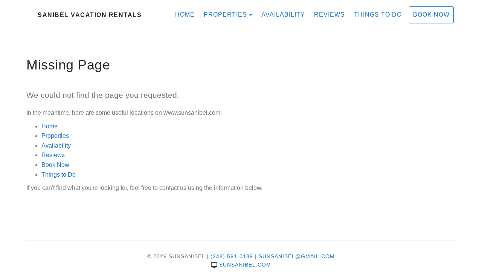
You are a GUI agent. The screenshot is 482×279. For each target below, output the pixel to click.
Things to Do (378, 14)
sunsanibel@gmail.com (297, 256)
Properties (225, 14)
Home (185, 14)
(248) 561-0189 (231, 256)
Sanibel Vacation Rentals (90, 15)
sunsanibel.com (245, 265)
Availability (283, 14)
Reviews (329, 14)
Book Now (431, 14)
